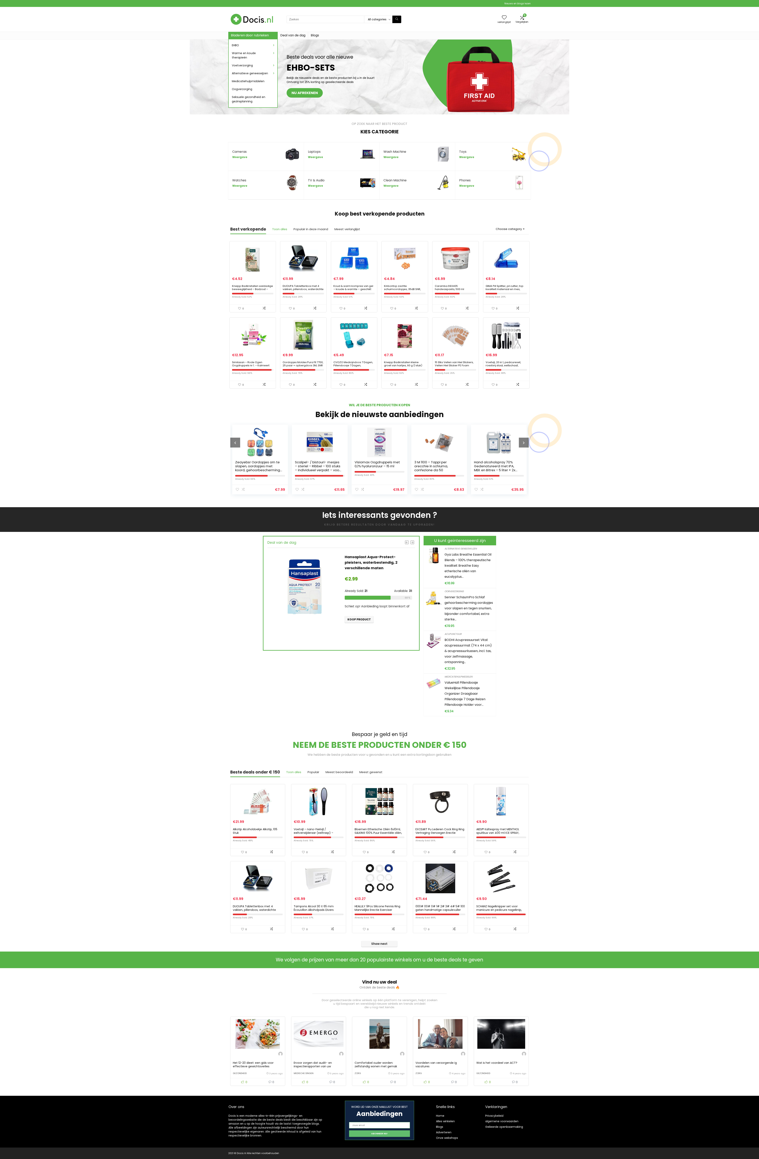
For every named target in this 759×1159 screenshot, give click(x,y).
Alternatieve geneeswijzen (250, 73)
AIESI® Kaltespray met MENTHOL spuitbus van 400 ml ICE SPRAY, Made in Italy (497, 832)
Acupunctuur (453, 634)
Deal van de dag (292, 35)
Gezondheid (240, 1073)
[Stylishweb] (280, 1054)
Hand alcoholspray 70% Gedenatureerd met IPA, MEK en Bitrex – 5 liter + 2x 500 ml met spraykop (435, 468)
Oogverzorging (242, 89)
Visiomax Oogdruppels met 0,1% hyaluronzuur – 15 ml (317, 464)
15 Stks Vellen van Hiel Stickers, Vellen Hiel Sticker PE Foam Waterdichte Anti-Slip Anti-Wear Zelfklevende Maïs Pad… (455, 367)
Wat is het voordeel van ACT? (496, 1063)
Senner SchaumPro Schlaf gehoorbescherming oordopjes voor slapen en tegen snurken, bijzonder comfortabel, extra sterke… (469, 608)
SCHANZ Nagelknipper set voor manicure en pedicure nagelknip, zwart (499, 909)
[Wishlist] (504, 17)
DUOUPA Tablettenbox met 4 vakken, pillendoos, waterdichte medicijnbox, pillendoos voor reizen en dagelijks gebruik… (303, 290)
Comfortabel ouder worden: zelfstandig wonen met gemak (376, 1064)
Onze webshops (447, 1138)
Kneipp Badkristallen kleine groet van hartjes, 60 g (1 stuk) (403, 363)
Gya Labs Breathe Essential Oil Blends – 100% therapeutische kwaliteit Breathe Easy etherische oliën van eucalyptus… (468, 565)
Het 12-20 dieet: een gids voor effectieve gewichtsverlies (253, 1064)
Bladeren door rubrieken (250, 35)
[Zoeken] (396, 19)
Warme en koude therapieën (244, 55)
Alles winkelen (445, 1121)
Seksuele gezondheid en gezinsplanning (248, 99)
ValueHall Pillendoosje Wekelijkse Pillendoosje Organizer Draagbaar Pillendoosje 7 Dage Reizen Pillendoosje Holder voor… (465, 693)
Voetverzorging (242, 65)
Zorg (358, 1073)
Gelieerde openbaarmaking (504, 1127)
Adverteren (443, 1132)
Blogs (315, 35)
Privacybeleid (494, 1116)
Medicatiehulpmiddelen (248, 81)
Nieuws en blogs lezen (517, 3)
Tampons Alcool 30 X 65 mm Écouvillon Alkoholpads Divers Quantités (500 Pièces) (314, 909)
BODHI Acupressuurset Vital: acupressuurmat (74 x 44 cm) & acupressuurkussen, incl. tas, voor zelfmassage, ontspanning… (468, 651)
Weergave (239, 157)
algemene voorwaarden (501, 1121)
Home (440, 1116)
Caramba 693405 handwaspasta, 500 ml (449, 287)
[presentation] (235, 443)
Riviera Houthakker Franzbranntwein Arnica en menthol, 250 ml (496, 466)
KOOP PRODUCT (359, 634)
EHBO (235, 45)
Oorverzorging (454, 591)
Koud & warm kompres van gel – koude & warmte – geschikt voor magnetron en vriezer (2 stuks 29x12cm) (353, 290)
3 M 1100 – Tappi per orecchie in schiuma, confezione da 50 (371, 466)
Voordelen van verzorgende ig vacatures (436, 1064)
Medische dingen (303, 1073)
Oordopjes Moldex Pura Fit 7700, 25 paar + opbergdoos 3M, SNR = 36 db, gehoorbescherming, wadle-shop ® (303, 367)
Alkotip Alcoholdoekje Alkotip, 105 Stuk (255, 831)
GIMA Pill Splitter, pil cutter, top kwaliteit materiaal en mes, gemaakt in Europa (504, 289)
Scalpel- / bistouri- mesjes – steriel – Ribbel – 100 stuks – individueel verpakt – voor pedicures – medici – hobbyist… (258, 470)
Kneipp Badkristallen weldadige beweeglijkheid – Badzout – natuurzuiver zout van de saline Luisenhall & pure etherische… (252, 290)
